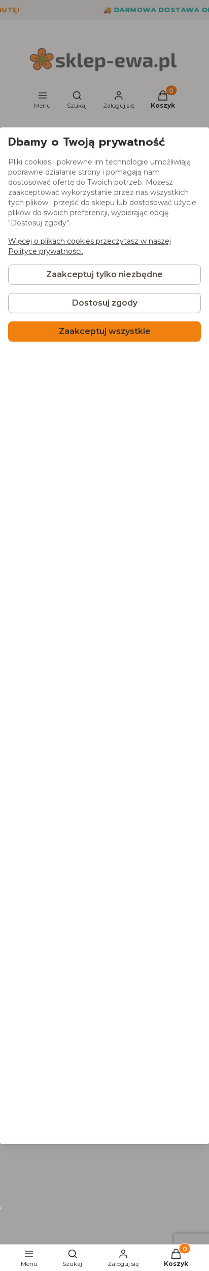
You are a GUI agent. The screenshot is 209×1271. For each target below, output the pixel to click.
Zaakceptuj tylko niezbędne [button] (104, 274)
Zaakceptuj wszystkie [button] (105, 331)
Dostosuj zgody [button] (104, 303)
